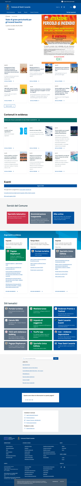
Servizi (25, 12)
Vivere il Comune (34, 12)
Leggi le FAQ (27, 468)
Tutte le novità (9, 106)
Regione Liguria (8, 1)
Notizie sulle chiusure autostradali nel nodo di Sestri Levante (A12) (21, 120)
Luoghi (63, 457)
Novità (19, 12)
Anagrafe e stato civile (29, 450)
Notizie (63, 446)
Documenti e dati (9, 457)
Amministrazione (11, 12)
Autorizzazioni (27, 453)
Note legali (45, 474)
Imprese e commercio (47, 448)
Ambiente (26, 448)
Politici (7, 453)
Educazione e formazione (29, 459)
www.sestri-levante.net (25, 189)
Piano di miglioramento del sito (30, 476)
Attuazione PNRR (28, 467)
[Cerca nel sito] (74, 7)
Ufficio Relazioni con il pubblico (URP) (11, 473)
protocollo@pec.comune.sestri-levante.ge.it (12, 477)
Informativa (55, 481)
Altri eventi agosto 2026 (10, 196)
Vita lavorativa (46, 457)
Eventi (63, 459)
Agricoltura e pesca (28, 446)
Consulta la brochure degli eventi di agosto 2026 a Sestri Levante (19, 193)
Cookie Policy (45, 472)
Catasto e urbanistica (29, 455)
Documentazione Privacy (47, 468)
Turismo (44, 455)
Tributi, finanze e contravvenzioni (49, 453)
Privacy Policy (45, 470)
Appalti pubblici (27, 452)
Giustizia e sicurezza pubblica (48, 446)
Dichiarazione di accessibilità (48, 476)
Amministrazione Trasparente (48, 467)
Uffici (7, 450)
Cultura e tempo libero (29, 457)
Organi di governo (9, 446)
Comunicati (64, 448)
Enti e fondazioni (9, 452)
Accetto (62, 481)
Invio (56, 358)
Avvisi (63, 450)
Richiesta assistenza (28, 474)
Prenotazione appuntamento (30, 470)
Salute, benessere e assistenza (49, 452)
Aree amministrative (10, 448)
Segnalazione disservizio (29, 472)
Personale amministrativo (11, 455)
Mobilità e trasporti (46, 450)
